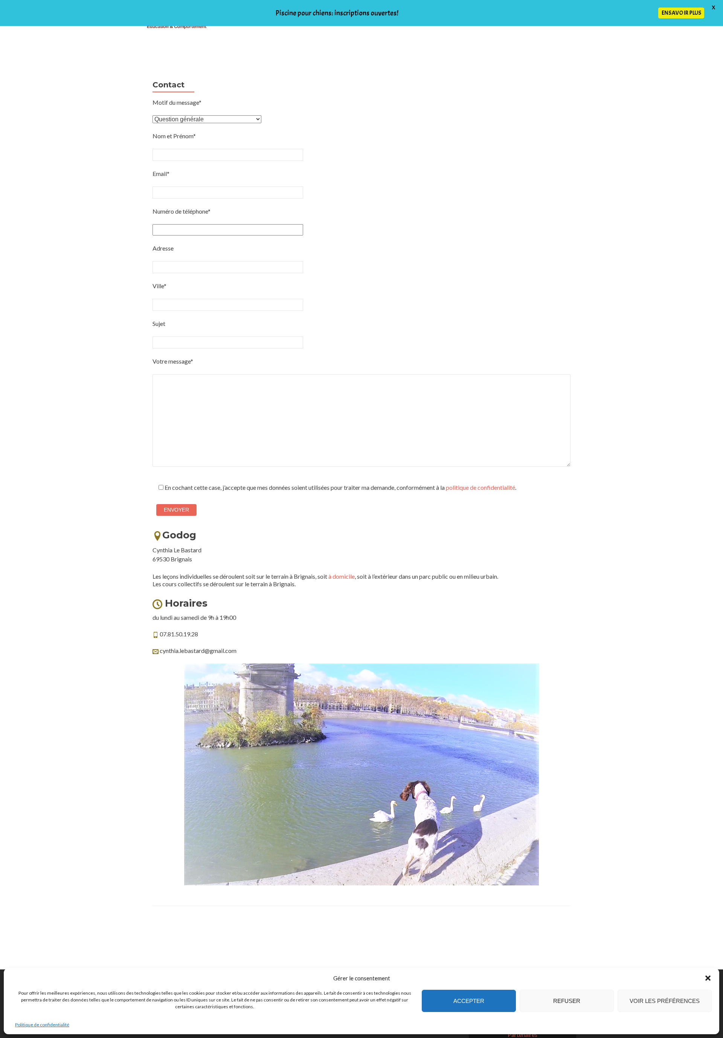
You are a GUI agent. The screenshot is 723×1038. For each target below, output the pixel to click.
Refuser (566, 1001)
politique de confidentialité (480, 487)
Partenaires (522, 1034)
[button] (708, 978)
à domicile (341, 576)
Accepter (468, 1001)
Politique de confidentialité (42, 1024)
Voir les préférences (665, 1001)
